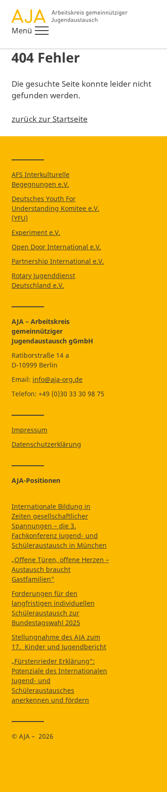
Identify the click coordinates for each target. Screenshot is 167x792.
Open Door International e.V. (56, 246)
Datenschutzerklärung (46, 444)
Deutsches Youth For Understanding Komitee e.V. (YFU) (55, 208)
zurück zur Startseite (50, 119)
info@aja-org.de (57, 379)
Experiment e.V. (36, 232)
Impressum (29, 429)
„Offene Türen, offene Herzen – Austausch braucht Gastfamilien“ (60, 569)
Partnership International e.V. (58, 261)
